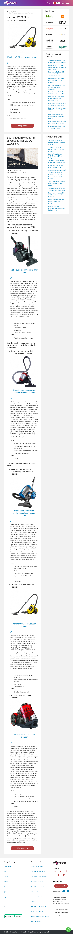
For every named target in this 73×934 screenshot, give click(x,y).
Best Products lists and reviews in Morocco (21, 13)
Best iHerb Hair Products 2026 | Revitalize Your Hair (56, 93)
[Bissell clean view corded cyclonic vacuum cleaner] (24, 371)
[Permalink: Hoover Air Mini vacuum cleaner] (11, 743)
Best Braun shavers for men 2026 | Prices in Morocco (57, 104)
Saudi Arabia (7, 866)
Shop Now (22, 126)
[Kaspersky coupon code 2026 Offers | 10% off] (63, 47)
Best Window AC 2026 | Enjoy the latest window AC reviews (56, 116)
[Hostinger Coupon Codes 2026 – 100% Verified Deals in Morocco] (49, 22)
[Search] (63, 3)
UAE (5, 872)
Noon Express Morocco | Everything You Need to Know (56, 201)
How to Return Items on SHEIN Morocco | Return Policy (55, 156)
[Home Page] (10, 3)
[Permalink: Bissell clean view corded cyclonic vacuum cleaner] (11, 398)
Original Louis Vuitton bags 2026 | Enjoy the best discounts (56, 87)
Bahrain (6, 882)
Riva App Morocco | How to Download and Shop (56, 166)
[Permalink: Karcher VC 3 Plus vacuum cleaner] (7, 63)
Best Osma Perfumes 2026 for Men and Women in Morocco (56, 195)
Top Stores (49, 11)
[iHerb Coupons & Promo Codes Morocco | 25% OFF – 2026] (49, 16)
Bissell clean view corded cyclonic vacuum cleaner (24, 391)
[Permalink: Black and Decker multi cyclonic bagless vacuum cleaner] (11, 521)
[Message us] (68, 929)
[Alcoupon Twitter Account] (61, 871)
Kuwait (6, 877)
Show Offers (22, 848)
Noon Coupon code (37, 911)
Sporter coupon (36, 921)
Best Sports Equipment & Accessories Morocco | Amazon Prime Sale (56, 74)
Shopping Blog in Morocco (39, 877)
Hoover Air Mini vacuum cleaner (24, 735)
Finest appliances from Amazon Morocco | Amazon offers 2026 (57, 67)
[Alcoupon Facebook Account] (66, 871)
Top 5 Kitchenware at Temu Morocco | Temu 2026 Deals (57, 61)
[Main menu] (67, 3)
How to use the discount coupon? (38, 899)
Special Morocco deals (38, 872)
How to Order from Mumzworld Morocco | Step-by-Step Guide (57, 208)
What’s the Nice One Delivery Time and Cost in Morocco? (57, 189)
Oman (5, 887)
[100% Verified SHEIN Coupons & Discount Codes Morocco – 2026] (63, 28)
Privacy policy (35, 892)
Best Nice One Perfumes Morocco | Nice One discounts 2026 (56, 98)
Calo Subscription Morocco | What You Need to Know (57, 171)
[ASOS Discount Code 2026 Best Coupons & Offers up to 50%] (63, 41)
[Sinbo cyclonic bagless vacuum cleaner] (24, 251)
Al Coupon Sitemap (37, 882)
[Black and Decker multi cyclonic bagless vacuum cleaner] (24, 492)
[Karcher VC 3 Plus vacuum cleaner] (22, 38)
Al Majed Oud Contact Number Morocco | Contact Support (56, 142)
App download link (61, 886)
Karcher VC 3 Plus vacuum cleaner (22, 57)
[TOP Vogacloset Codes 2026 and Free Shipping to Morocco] (49, 41)
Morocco (6, 907)
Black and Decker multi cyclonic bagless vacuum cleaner (24, 513)
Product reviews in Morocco (40, 916)
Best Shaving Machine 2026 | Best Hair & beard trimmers (57, 122)
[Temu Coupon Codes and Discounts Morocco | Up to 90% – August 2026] (63, 16)
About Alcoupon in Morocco (39, 887)
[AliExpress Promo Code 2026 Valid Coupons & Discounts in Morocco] (49, 28)
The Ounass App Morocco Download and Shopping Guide (56, 183)
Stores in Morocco (37, 866)
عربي (49, 3)
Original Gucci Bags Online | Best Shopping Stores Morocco (56, 80)
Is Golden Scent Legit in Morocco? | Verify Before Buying (56, 177)
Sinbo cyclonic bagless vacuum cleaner (24, 271)
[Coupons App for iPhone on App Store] (68, 891)
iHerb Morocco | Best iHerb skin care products (56, 127)
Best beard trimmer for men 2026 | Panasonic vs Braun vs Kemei (57, 110)
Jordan (6, 902)
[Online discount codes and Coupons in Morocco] (7, 11)
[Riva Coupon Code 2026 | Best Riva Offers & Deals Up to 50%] (63, 22)
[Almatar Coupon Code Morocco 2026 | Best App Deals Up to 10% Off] (63, 34)
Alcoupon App (57, 881)
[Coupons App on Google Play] (63, 891)
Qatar (5, 892)
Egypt (5, 897)
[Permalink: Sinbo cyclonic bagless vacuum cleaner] (11, 278)
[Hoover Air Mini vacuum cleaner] (24, 716)
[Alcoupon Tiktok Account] (58, 875)
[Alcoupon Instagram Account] (55, 871)
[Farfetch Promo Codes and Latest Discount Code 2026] (49, 34)
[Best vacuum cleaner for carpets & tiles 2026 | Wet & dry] (22, 158)
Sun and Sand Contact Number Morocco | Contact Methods (56, 149)
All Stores (13, 11)
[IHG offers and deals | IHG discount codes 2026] (49, 47)
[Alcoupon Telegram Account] (64, 875)
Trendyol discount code (38, 906)
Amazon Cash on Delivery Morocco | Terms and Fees (56, 161)
